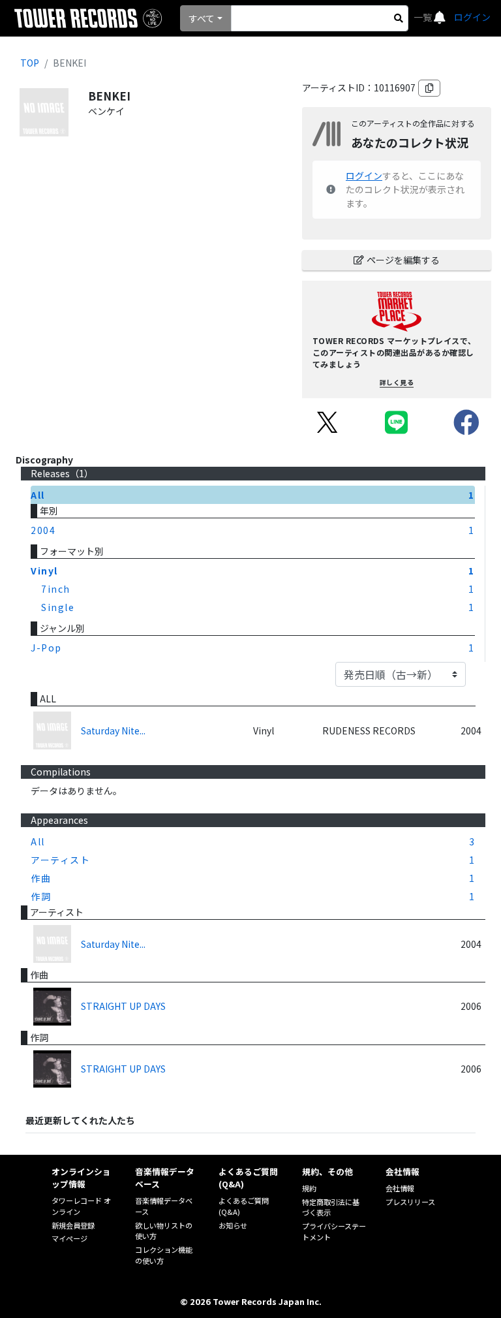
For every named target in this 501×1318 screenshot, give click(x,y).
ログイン (472, 17)
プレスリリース (410, 1202)
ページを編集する (403, 259)
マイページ (69, 1238)
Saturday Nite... (113, 730)
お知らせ (233, 1225)
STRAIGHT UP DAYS (123, 1005)
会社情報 (400, 1188)
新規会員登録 (73, 1225)
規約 (309, 1188)
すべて (202, 18)
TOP (29, 62)
